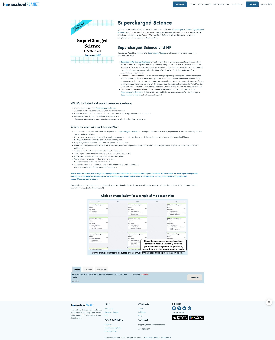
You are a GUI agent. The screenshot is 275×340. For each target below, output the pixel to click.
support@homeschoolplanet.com (84, 179)
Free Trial (252, 4)
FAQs (107, 315)
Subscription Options (113, 328)
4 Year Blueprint (204, 4)
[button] (266, 4)
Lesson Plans (101, 269)
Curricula (88, 269)
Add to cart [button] (195, 277)
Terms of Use (166, 337)
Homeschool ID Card (221, 4)
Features (192, 4)
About (140, 309)
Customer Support (112, 312)
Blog (140, 315)
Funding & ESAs (111, 331)
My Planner (180, 4)
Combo (77, 269)
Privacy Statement (151, 337)
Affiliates (142, 312)
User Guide (109, 309)
